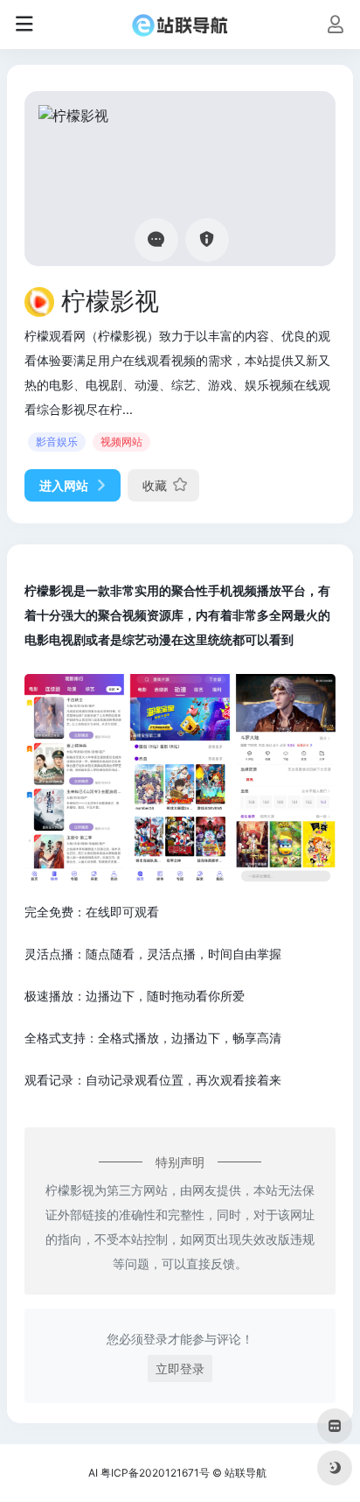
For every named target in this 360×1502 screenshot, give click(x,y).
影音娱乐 (57, 441)
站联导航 (246, 1472)
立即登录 (180, 1368)
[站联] (180, 24)
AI (93, 1472)
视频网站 (121, 441)
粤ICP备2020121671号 (155, 1472)
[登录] (335, 25)
